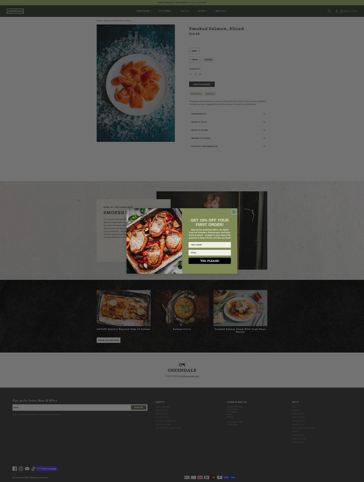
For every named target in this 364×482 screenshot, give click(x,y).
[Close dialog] (233, 211)
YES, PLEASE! (209, 261)
